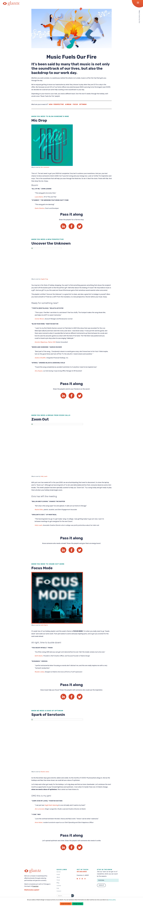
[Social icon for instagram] (82, 879)
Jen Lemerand (45, 167)
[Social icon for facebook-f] (71, 226)
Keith (36, 656)
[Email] (85, 879)
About (58, 877)
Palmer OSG (52, 342)
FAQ (58, 888)
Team (58, 880)
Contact (59, 891)
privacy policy (112, 900)
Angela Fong (44, 279)
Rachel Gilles (39, 509)
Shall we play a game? (31, 890)
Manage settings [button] (77, 903)
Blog (58, 883)
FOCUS (75, 104)
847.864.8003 (82, 871)
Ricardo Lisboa (45, 771)
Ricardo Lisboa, (40, 672)
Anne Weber (38, 822)
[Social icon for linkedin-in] (63, 226)
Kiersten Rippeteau (41, 342)
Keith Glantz (44, 625)
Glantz (40, 656)
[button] (138, 2)
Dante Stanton (39, 208)
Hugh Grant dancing (51, 805)
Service (59, 872)
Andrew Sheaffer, (40, 358)
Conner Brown (39, 319)
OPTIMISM (82, 104)
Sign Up (101, 885)
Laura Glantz (39, 197)
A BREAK (68, 104)
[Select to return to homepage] (11, 3)
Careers (59, 886)
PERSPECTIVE (58, 104)
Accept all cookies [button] (65, 903)
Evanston (35, 886)
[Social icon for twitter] (80, 226)
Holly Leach (44, 476)
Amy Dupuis (38, 371)
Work (58, 875)
